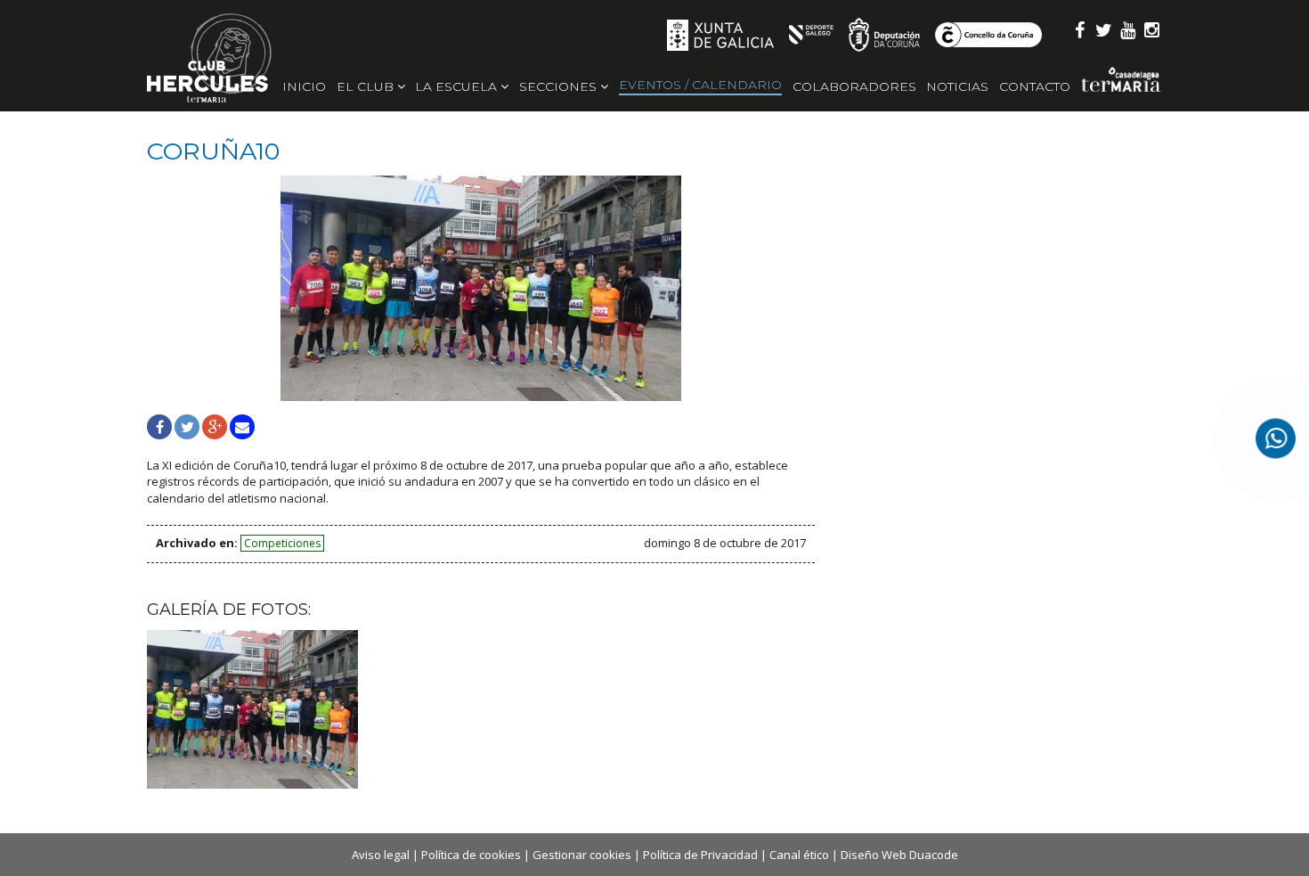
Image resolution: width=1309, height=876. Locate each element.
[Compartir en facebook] (159, 426)
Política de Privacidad (700, 855)
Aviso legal (381, 855)
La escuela (457, 86)
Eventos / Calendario (700, 85)
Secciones (559, 86)
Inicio (304, 86)
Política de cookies (471, 855)
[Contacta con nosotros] (1276, 438)
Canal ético (799, 855)
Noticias (957, 86)
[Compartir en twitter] (187, 426)
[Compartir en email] (242, 426)
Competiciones (282, 543)
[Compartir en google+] (214, 426)
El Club (367, 86)
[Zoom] (480, 288)
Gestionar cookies (582, 855)
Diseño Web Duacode (899, 855)
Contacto (1034, 86)
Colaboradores (854, 86)
